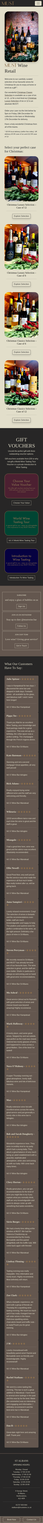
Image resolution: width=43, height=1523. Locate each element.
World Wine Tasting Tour (22, 540)
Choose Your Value (21, 503)
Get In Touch (21, 646)
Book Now (11, 1520)
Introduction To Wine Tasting (21, 578)
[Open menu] (38, 3)
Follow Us (21, 626)
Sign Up (21, 606)
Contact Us (31, 1520)
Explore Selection (21, 216)
